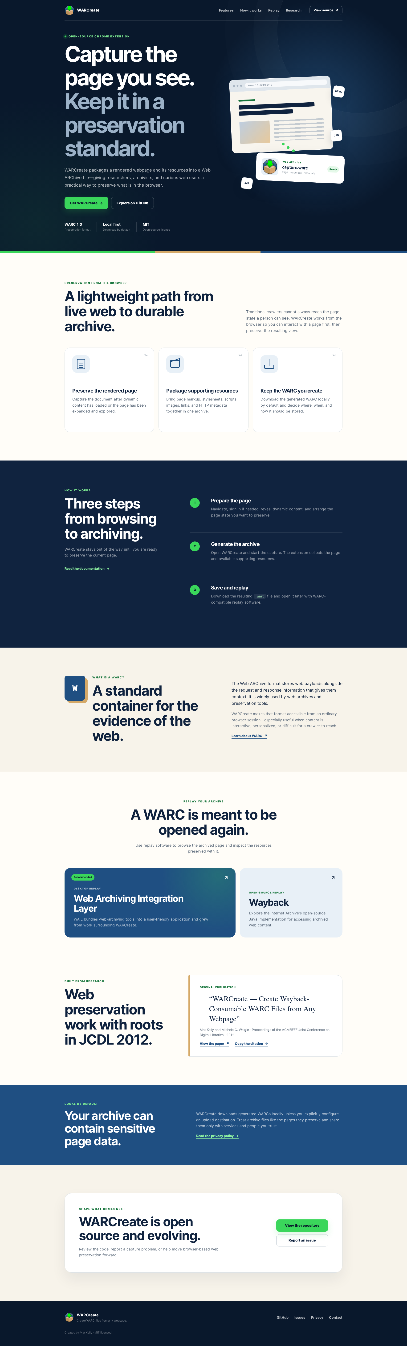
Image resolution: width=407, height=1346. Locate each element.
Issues (299, 1317)
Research (293, 10)
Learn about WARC (249, 736)
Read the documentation (87, 568)
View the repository (302, 1225)
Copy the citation (251, 1044)
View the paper (214, 1044)
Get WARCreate (86, 203)
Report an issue (302, 1240)
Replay (273, 10)
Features (226, 10)
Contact (335, 1317)
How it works (251, 10)
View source (325, 10)
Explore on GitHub (132, 203)
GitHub (283, 1317)
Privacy (317, 1317)
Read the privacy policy (217, 1136)
